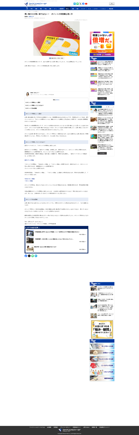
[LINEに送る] (32, 256)
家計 (78, 8)
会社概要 (49, 427)
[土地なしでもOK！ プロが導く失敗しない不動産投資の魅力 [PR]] (102, 302)
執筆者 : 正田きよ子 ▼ (34, 92)
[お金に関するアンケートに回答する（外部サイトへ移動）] (102, 329)
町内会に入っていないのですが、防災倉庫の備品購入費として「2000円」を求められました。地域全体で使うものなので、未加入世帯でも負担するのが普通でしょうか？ (105, 120)
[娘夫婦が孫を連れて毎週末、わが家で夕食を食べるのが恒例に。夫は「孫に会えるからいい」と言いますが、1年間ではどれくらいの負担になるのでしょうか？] (93, 128)
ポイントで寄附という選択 (32, 102)
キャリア (83, 8)
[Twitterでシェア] (29, 256)
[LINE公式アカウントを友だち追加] (77, 3)
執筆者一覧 (94, 427)
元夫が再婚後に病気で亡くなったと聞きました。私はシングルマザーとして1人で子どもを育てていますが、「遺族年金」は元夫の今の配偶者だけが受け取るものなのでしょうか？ (105, 112)
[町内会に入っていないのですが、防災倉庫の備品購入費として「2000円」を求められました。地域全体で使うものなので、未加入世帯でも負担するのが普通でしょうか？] (93, 119)
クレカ (89, 8)
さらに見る (102, 98)
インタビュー (103, 8)
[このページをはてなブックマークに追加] (74, 3)
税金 (41, 8)
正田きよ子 (31, 16)
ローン (55, 8)
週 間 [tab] (96, 106)
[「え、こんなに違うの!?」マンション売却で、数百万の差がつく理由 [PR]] (102, 317)
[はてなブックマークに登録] (36, 256)
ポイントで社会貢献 (31, 108)
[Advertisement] (56, 80)
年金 (46, 8)
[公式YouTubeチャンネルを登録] (86, 3)
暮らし (67, 8)
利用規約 (56, 427)
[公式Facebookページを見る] (83, 3)
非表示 (57, 99)
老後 (73, 8)
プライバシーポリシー (65, 427)
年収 (32, 8)
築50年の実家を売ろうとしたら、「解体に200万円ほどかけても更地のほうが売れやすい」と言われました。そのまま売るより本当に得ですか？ (105, 147)
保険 (50, 8)
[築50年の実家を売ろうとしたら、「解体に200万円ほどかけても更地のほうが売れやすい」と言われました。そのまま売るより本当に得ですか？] (93, 146)
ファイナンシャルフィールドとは (37, 427)
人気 (27, 8)
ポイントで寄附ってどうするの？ (34, 105)
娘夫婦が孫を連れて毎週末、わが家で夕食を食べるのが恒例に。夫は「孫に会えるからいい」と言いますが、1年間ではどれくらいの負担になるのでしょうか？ (105, 129)
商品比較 (111, 8)
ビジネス (96, 8)
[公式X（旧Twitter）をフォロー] (80, 3)
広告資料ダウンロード (104, 427)
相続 (36, 8)
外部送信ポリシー (77, 427)
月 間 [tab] (107, 106)
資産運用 (62, 8)
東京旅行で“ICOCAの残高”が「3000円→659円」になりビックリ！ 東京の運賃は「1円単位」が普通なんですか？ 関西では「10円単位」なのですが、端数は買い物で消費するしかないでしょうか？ (106, 138)
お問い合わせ (86, 427)
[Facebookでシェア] (26, 256)
